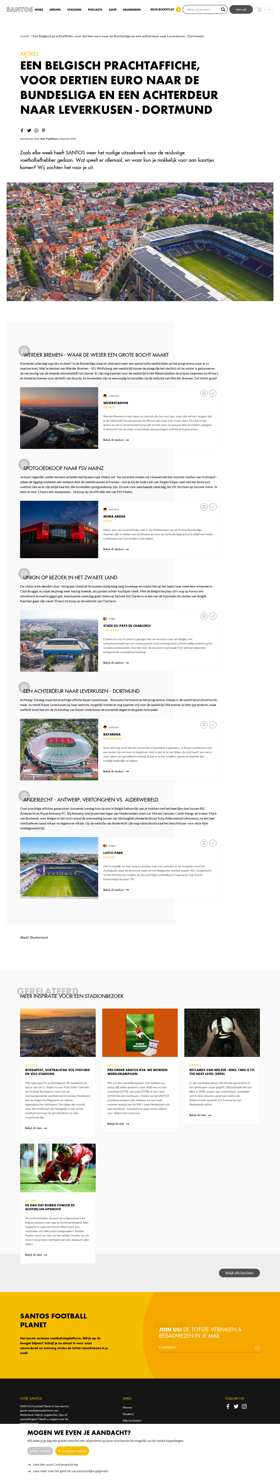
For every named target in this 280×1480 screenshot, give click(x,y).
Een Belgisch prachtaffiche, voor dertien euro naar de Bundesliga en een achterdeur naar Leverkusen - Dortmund (118, 36)
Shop (112, 9)
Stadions (74, 9)
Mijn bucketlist (132, 1420)
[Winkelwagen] (259, 9)
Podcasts (95, 9)
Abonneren (132, 9)
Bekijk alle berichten (239, 1273)
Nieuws (55, 9)
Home (39, 9)
